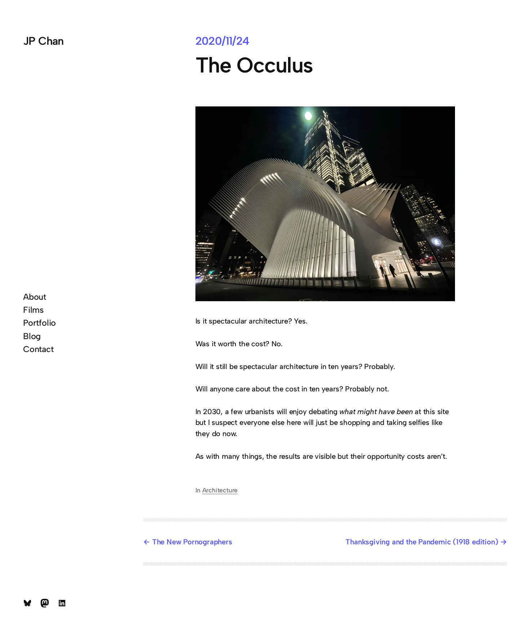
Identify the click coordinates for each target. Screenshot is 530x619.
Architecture (220, 490)
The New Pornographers (192, 541)
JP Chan (43, 41)
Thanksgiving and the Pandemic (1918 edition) (421, 541)
